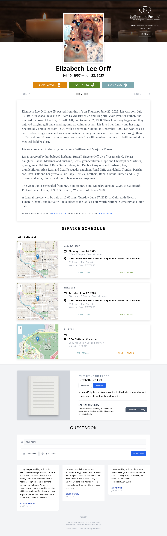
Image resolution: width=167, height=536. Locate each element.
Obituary (23, 94)
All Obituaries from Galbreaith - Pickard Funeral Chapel (145, 27)
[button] (37, 257)
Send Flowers (126, 353)
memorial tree (59, 213)
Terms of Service (91, 524)
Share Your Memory (136, 409)
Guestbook (142, 94)
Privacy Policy (76, 524)
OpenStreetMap (86, 528)
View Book (85, 385)
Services (82, 94)
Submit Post (138, 453)
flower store (105, 213)
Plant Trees (126, 272)
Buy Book (99, 385)
